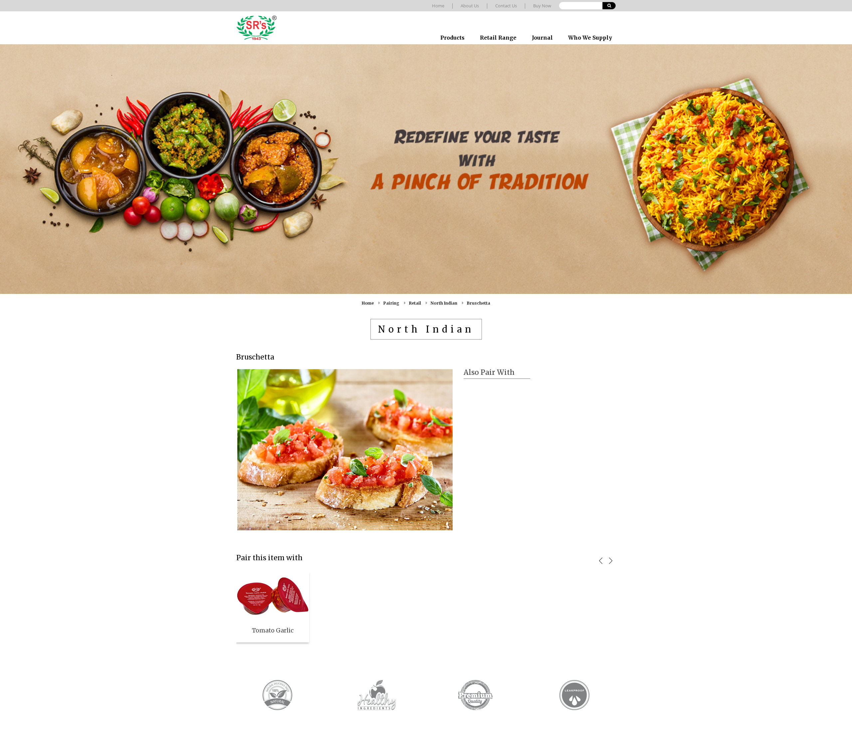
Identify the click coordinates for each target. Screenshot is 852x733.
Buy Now (542, 6)
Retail (415, 303)
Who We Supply (590, 37)
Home (438, 6)
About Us (470, 6)
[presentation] (601, 561)
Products (452, 37)
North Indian (444, 303)
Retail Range (498, 37)
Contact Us (506, 6)
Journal (542, 37)
